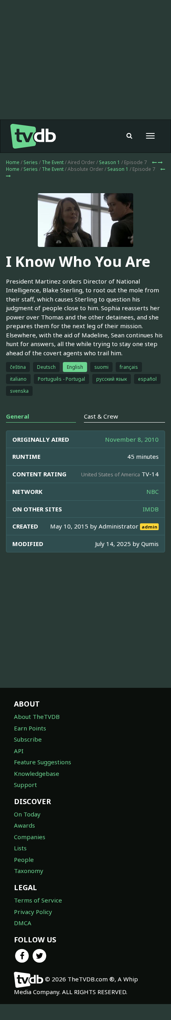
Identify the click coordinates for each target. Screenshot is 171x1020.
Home (12, 162)
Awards (24, 825)
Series (30, 162)
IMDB (151, 509)
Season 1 (109, 162)
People (24, 859)
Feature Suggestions (42, 762)
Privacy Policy (33, 912)
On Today (27, 814)
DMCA (22, 923)
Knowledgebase (36, 773)
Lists (20, 848)
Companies (29, 837)
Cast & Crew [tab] (101, 416)
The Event (53, 162)
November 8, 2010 (132, 439)
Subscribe (28, 739)
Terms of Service (38, 900)
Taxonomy (28, 871)
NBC (152, 491)
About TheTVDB (37, 716)
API (18, 751)
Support (25, 785)
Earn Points (30, 728)
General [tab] (17, 416)
